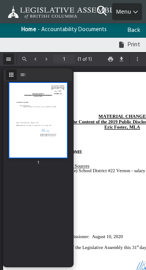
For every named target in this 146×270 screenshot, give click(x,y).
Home (28, 29)
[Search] (104, 12)
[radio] (11, 74)
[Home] (31, 12)
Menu (124, 11)
